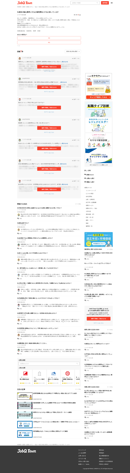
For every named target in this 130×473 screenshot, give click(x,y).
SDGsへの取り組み (83, 461)
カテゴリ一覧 (82, 458)
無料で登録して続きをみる (49, 66)
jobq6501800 (26, 78)
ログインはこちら (49, 71)
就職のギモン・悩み (31, 7)
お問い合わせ (82, 455)
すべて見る (78, 204)
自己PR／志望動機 (91, 202)
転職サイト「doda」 (84, 464)
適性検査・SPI (90, 214)
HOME (19, 7)
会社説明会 (89, 196)
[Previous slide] (22, 377)
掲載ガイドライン (104, 458)
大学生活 (88, 211)
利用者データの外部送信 (106, 461)
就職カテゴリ (88, 187)
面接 (87, 223)
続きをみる (65, 61)
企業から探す (90, 178)
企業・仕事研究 (90, 199)
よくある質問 (82, 453)
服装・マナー (89, 220)
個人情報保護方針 (104, 455)
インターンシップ (91, 190)
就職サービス (89, 205)
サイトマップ (82, 450)
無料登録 (104, 3)
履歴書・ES (89, 226)
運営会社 (101, 450)
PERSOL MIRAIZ (103, 464)
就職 (23, 7)
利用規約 (101, 453)
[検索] (98, 3)
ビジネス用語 (89, 193)
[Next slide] (76, 377)
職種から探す (90, 181)
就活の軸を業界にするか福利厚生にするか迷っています (54, 7)
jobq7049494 (26, 119)
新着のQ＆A (90, 174)
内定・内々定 (89, 217)
